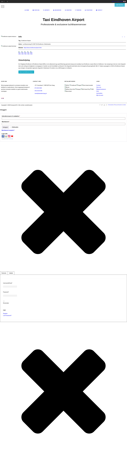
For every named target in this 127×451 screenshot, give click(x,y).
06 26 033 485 (38, 90)
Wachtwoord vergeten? (8, 130)
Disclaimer (120, 104)
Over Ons (36, 10)
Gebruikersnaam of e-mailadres (13, 116)
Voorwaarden (110, 104)
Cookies (124, 104)
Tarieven (78, 10)
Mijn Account (114, 1)
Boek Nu (120, 4)
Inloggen (5, 127)
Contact (100, 10)
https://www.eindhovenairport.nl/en (33, 47)
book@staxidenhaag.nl (41, 93)
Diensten (69, 10)
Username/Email (7, 283)
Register (5, 313)
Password (6, 292)
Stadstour (89, 10)
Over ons (98, 87)
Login (4, 310)
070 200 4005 (38, 88)
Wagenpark (58, 10)
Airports (47, 10)
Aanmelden (120, 1)
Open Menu (2, 6)
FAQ (97, 91)
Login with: (5, 133)
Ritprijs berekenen (101, 89)
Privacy (115, 104)
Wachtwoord (8, 121)
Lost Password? (7, 315)
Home (27, 10)
